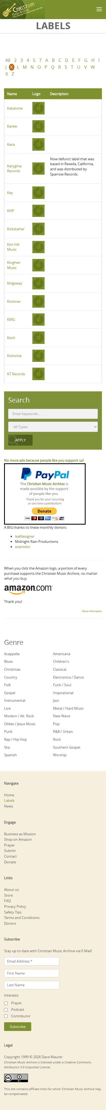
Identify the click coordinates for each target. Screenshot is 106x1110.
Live (7, 708)
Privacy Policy (15, 906)
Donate (10, 862)
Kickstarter (15, 228)
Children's (61, 661)
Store (8, 895)
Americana (61, 653)
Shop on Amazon (18, 839)
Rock (57, 739)
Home (9, 795)
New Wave (61, 715)
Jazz (56, 700)
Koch (11, 337)
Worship (60, 754)
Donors (10, 923)
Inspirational (63, 692)
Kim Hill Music (13, 247)
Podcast (17, 1009)
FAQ (7, 900)
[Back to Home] (22, 9)
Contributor (20, 1016)
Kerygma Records (14, 169)
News (8, 806)
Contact (10, 856)
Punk (8, 731)
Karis (11, 144)
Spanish (10, 754)
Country (10, 677)
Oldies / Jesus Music (20, 723)
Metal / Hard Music (68, 708)
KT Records (16, 373)
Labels (9, 800)
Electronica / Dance (68, 677)
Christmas (12, 669)
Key (10, 192)
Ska (7, 747)
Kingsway (14, 283)
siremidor (22, 546)
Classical (59, 669)
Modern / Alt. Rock (19, 715)
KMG (11, 319)
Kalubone (15, 108)
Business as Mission (20, 833)
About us (11, 889)
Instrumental (14, 700)
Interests (11, 995)
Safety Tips (12, 912)
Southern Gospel (66, 747)
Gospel (9, 692)
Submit (10, 850)
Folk (7, 684)
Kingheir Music (13, 265)
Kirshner (14, 301)
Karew (12, 126)
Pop (56, 723)
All (7, 60)
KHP (10, 210)
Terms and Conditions (21, 917)
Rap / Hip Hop (15, 739)
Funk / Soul (62, 684)
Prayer (9, 845)
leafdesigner (25, 536)
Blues (8, 661)
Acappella (12, 653)
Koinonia (14, 355)
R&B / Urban (63, 731)
